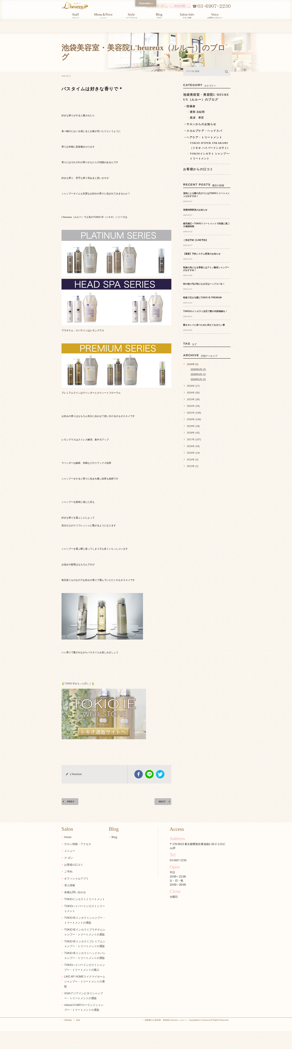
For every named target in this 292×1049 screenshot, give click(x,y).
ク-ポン (68, 857)
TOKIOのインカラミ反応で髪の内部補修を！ (205, 311)
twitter (160, 774)
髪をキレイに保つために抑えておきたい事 (204, 325)
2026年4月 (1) (198, 374)
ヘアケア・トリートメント (204, 137)
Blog (114, 837)
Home (67, 837)
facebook (138, 774)
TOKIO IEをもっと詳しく (78, 683)
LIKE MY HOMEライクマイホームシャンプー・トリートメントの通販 (84, 981)
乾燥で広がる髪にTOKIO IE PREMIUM (202, 297)
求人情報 (69, 885)
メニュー (69, 850)
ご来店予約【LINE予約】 (195, 240)
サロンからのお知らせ (201, 124)
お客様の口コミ (73, 864)
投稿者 (191, 106)
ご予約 (68, 871)
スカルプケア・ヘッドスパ (204, 130)
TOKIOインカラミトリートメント (84, 899)
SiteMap (68, 1020)
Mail (78, 1020)
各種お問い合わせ (75, 892)
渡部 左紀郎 (197, 112)
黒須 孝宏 (197, 117)
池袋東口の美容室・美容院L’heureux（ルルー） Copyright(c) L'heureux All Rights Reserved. (187, 1020)
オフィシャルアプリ (76, 878)
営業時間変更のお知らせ (195, 210)
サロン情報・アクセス (77, 844)
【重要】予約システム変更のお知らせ (202, 253)
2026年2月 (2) (198, 379)
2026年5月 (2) (198, 369)
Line (149, 774)
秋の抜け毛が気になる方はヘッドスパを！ (204, 284)
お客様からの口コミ (198, 169)
